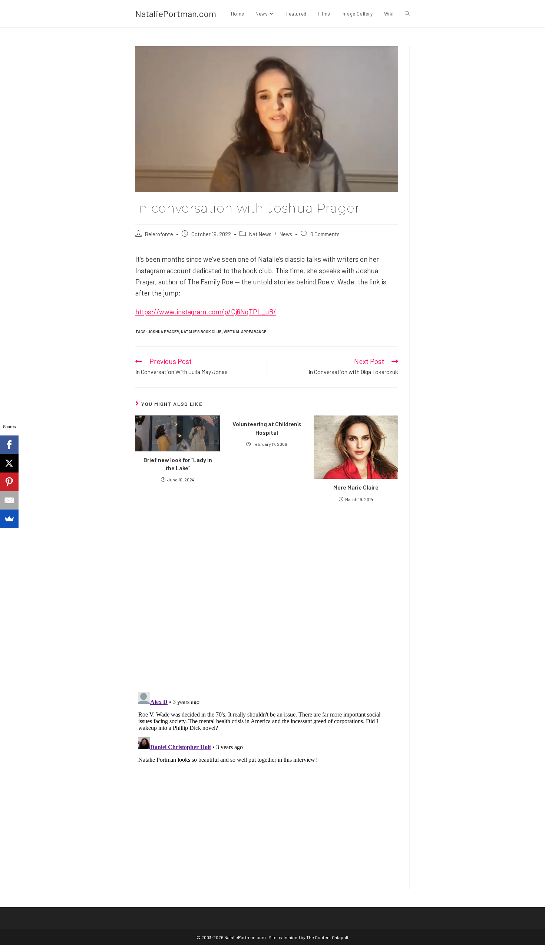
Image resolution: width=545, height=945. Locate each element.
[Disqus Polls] (267, 596)
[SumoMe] (9, 519)
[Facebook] (9, 444)
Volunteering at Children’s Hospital (266, 427)
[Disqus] (266, 781)
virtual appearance (245, 331)
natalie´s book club (201, 331)
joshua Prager (163, 331)
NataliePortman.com (175, 13)
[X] (9, 463)
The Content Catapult (327, 937)
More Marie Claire (356, 487)
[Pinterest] (9, 481)
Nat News (260, 234)
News (286, 234)
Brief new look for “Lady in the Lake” (177, 463)
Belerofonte (159, 234)
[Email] (9, 500)
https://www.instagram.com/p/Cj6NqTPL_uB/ (205, 311)
